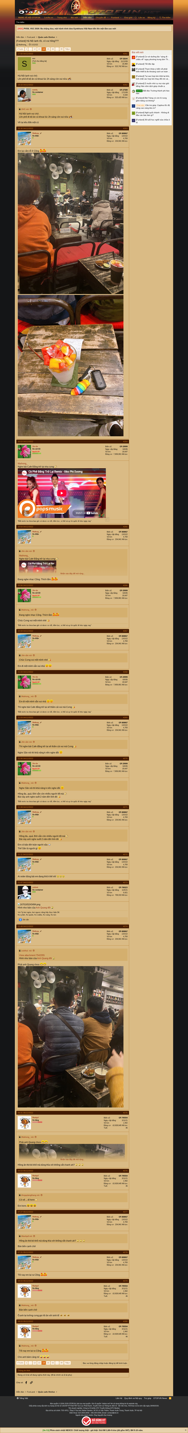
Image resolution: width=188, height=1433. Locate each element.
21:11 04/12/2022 (25, 854)
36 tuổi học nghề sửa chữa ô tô (153, 121)
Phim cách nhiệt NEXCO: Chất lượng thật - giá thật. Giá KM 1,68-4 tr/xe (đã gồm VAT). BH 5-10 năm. (96, 1430)
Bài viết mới (138, 52)
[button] (80, 17)
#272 (125, 854)
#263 (125, 128)
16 (53, 49)
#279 (125, 1281)
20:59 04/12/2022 (25, 631)
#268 (125, 672)
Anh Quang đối (43, 907)
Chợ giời (128, 17)
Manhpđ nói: (27, 1236)
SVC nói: (25, 109)
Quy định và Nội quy (133, 1398)
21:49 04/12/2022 (25, 926)
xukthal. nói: (27, 951)
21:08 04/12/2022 (25, 807)
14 (44, 49)
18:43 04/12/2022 (25, 85)
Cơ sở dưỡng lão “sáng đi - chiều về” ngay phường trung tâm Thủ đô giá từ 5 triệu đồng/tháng (152, 58)
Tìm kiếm (20, 22)
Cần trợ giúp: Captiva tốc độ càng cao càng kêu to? (153, 106)
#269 (125, 717)
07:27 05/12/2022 (25, 1212)
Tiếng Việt (23, 1398)
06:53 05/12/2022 (25, 1171)
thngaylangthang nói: (31, 1195)
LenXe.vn (48, 17)
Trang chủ (62, 17)
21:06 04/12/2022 (25, 758)
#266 (125, 585)
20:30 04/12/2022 (25, 128)
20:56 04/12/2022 (25, 585)
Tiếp (67, 49)
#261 (125, 54)
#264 (125, 441)
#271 (125, 807)
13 (39, 49)
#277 (125, 1212)
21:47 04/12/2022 (25, 882)
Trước (20, 49)
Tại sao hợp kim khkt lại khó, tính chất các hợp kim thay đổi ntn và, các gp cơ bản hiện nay (153, 77)
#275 (125, 1113)
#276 (125, 1171)
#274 (125, 926)
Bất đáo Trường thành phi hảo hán (152, 92)
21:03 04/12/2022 (25, 672)
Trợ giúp (147, 1398)
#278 (125, 1252)
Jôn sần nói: (27, 551)
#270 (125, 758)
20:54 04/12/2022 (25, 527)
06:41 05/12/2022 (25, 1113)
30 (61, 49)
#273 (125, 882)
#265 (125, 527)
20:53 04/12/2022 (25, 441)
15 (48, 49)
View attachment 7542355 (32, 955)
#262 (125, 85)
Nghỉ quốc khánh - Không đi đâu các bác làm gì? (152, 113)
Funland (115, 17)
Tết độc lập (145, 64)
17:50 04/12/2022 (25, 54)
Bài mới (74, 17)
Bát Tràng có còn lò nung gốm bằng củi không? (151, 99)
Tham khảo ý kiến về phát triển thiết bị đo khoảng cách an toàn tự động (153, 70)
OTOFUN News (160, 1398)
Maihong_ (22, 44)
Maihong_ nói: (28, 610)
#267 (125, 631)
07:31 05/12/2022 (25, 1252)
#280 (125, 1321)
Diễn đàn (87, 17)
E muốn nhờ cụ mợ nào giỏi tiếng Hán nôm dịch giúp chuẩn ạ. (152, 84)
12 (35, 49)
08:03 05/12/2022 (25, 1281)
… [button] (30, 49)
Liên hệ (119, 1398)
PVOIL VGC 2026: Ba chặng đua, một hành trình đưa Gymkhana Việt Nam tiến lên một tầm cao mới (70, 28)
